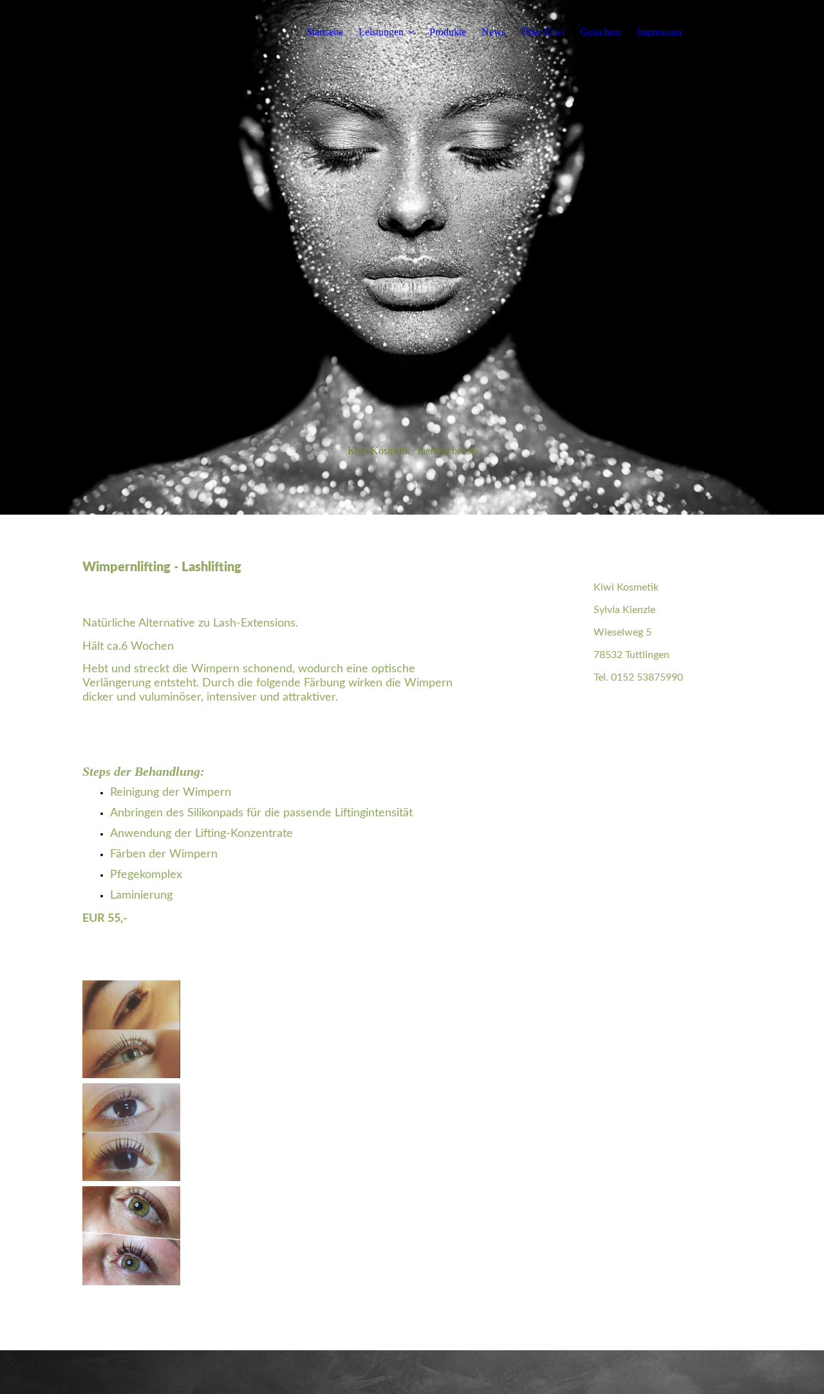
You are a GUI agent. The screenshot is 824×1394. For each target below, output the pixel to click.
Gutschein (600, 31)
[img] (412, 257)
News (493, 31)
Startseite (324, 31)
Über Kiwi (543, 31)
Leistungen (381, 31)
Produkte (447, 31)
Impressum (659, 31)
